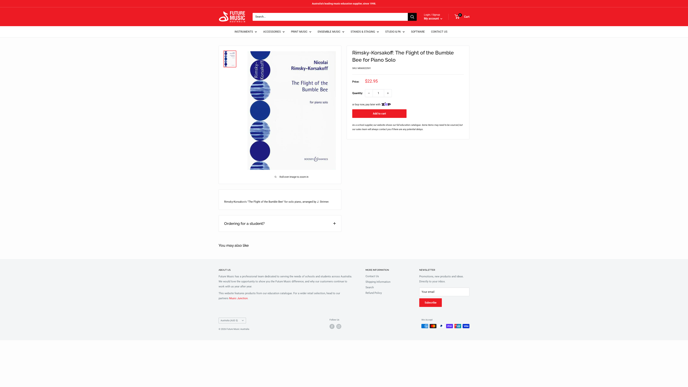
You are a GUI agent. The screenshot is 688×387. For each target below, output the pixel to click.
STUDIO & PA (393, 31)
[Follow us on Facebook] (332, 326)
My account (431, 18)
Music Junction (238, 298)
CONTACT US (439, 31)
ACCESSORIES (272, 31)
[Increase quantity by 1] (388, 93)
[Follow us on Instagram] (338, 326)
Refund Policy (374, 293)
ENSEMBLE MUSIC (329, 31)
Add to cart (379, 113)
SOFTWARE (418, 31)
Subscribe (430, 302)
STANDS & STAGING (363, 31)
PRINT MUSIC (299, 31)
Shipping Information (378, 281)
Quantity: (357, 93)
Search (370, 287)
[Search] (412, 17)
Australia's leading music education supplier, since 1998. (344, 3)
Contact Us (372, 276)
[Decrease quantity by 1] (369, 93)
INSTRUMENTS (244, 31)
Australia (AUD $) (229, 320)
